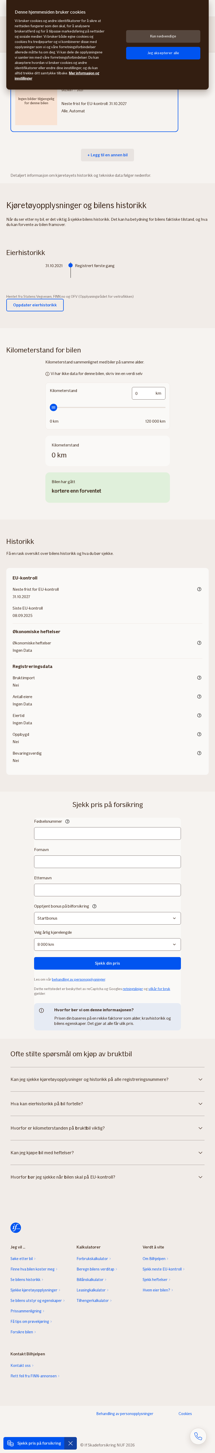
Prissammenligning (25, 1311)
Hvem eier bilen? (156, 1290)
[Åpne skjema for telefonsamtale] (198, 1436)
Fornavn (41, 849)
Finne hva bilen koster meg (32, 1269)
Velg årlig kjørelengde (53, 932)
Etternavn (43, 877)
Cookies (185, 1413)
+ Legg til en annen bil (107, 154)
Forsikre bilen (21, 1332)
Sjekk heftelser (155, 1279)
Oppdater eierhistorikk (35, 304)
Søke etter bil (21, 1258)
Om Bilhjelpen (154, 1258)
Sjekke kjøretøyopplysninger (33, 1290)
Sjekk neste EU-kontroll (162, 1269)
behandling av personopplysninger (78, 979)
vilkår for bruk (159, 989)
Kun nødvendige (163, 36)
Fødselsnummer (48, 821)
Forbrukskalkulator (92, 1258)
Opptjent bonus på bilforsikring (61, 906)
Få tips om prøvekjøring (29, 1321)
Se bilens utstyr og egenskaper (36, 1300)
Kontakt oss (20, 1365)
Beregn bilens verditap (95, 1269)
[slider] (107, 407)
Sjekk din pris (107, 963)
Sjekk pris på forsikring (39, 1443)
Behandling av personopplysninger (124, 1413)
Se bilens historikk (25, 1279)
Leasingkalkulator (91, 1290)
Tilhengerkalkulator (93, 1300)
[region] (107, 45)
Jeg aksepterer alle (163, 53)
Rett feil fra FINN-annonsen (33, 1376)
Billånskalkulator (90, 1279)
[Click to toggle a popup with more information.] (199, 590)
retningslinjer (133, 989)
